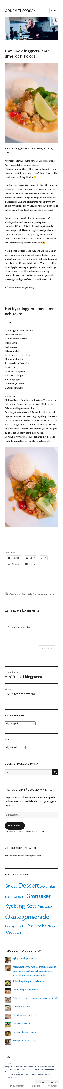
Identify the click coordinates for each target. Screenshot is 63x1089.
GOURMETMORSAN (20, 11)
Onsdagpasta (13, 926)
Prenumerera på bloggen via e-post (29, 789)
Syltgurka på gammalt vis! (25, 958)
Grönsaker (38, 895)
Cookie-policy (10, 1077)
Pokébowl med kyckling (24, 1032)
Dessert (28, 885)
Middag (44, 906)
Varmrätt (18, 933)
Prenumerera (14, 825)
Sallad (42, 926)
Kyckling (43, 594)
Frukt (14, 897)
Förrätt (21, 897)
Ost (24, 926)
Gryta (37, 594)
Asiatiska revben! (21, 1023)
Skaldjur (52, 926)
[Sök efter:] (28, 772)
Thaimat (51, 594)
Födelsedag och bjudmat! (25, 989)
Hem (7, 1056)
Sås (8, 932)
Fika (51, 886)
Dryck (43, 886)
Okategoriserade (27, 917)
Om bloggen (11, 1064)
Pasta (32, 925)
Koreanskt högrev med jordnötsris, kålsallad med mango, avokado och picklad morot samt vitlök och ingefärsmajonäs (34, 970)
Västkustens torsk (21, 1006)
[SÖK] (55, 772)
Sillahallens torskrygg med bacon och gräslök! (35, 998)
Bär (15, 886)
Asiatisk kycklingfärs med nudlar (29, 981)
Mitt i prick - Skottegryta (25, 1040)
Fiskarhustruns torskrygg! (25, 1015)
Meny (54, 10)
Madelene (13, 594)
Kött (31, 906)
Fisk (7, 897)
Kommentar (47, 648)
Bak (9, 886)
